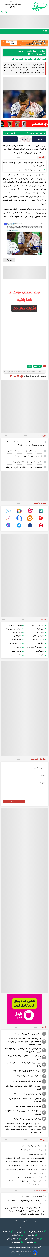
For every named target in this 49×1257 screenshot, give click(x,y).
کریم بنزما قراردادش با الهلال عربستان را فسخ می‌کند (26, 1165)
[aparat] (30, 513)
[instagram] (8, 520)
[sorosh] (19, 520)
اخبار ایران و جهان (38, 635)
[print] (40, 133)
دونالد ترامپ (15, 1235)
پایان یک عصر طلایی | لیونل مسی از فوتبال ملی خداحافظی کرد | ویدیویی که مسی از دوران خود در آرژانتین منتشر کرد (23, 1041)
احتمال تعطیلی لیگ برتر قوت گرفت (29, 1076)
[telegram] (8, 513)
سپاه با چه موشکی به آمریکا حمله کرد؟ (30, 169)
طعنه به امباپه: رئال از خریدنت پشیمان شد (27, 461)
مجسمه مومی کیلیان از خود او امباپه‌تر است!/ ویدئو (24, 450)
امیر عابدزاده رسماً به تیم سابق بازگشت (31, 1150)
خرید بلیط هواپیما (15, 643)
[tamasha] (41, 520)
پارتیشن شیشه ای (15, 651)
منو (43, 31)
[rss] (5, 11)
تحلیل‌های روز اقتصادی (14, 625)
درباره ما (34, 1221)
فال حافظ (6, 1231)
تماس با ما (25, 1221)
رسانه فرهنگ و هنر (38, 625)
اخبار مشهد (40, 629)
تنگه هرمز (30, 1235)
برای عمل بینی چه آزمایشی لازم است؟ (29, 456)
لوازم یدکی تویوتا (15, 655)
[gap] (8, 527)
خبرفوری (17, 1247)
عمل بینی (37, 366)
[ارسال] (37, 133)
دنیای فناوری (18, 635)
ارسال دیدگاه (14, 801)
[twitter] (18, 376)
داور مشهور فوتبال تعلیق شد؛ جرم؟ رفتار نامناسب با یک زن (23, 1064)
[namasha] (41, 527)
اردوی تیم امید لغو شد (36, 1154)
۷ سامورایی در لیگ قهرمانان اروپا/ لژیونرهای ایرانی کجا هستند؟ (23, 1100)
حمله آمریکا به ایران (32, 1238)
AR (14, 7)
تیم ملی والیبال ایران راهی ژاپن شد (28, 1106)
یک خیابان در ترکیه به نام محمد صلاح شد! (26, 1094)
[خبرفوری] (36, 6)
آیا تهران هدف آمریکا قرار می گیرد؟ (32, 1196)
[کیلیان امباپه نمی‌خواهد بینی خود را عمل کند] (22, 376)
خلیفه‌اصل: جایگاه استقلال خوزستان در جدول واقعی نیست (23, 1087)
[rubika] (19, 513)
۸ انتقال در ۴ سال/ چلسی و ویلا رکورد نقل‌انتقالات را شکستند (23, 1112)
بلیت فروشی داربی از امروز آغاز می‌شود (27, 1118)
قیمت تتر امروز (16, 639)
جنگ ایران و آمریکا (36, 1231)
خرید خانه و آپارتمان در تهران (34, 647)
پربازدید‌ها (42, 1139)
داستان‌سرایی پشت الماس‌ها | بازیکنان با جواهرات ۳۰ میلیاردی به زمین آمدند (22, 1050)
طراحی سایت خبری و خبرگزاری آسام (21, 1252)
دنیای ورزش (40, 632)
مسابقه (16, 1221)
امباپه (29, 366)
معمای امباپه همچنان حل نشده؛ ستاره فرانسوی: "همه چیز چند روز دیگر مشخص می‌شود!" (24, 444)
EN (11, 7)
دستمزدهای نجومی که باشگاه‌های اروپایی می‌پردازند (24, 467)
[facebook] (11, 376)
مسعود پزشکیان (12, 1238)
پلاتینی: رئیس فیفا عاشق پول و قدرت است (26, 1081)
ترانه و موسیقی (17, 632)
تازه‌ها (44, 1027)
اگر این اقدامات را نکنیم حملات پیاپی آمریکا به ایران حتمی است (24, 1202)
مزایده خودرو (17, 647)
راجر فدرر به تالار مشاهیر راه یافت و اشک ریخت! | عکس (23, 1057)
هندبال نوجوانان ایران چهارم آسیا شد (28, 1034)
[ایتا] (30, 520)
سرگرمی (19, 1231)
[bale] (41, 513)
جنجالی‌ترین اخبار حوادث (14, 629)
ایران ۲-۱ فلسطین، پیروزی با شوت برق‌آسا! (26, 1070)
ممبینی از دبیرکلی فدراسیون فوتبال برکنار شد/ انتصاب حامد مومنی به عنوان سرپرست (24, 1171)
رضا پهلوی (16, 1242)
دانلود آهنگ (40, 651)
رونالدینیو (30, 1242)
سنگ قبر (41, 643)
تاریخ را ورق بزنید (38, 639)
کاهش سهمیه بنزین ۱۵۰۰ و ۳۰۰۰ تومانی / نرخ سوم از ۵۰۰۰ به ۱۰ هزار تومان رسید (23, 164)
